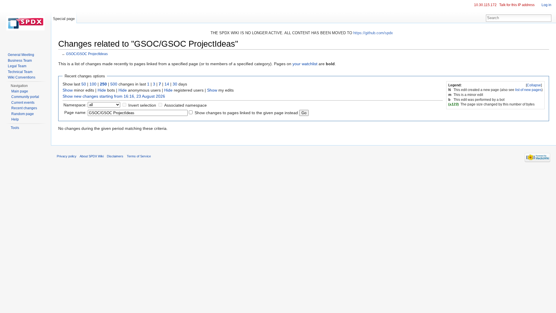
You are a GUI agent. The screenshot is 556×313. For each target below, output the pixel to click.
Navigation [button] (19, 86)
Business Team (20, 61)
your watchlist (304, 63)
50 (83, 84)
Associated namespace (185, 105)
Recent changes (24, 108)
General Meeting (21, 55)
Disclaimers (115, 156)
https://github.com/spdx (373, 33)
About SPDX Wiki (92, 156)
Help (15, 119)
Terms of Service (139, 156)
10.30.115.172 (485, 5)
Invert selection (142, 105)
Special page (64, 19)
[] (534, 85)
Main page (19, 91)
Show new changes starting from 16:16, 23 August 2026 (114, 96)
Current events (22, 103)
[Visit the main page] (25, 23)
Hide (102, 90)
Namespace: (75, 105)
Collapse (534, 85)
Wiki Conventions (21, 77)
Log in (546, 5)
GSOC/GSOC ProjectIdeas (87, 54)
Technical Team (20, 72)
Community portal (25, 97)
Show (68, 90)
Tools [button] (15, 128)
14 (166, 84)
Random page (22, 114)
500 (113, 84)
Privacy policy (66, 156)
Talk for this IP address (517, 5)
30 (175, 84)
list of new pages (528, 90)
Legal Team (17, 66)
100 (92, 84)
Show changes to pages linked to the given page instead (246, 112)
